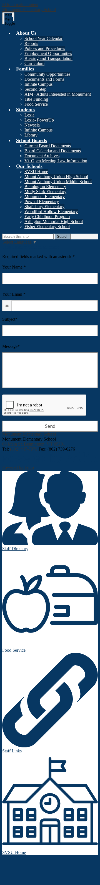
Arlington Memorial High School (53, 221)
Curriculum (34, 63)
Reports (31, 43)
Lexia (29, 115)
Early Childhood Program (47, 216)
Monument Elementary (44, 196)
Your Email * (14, 294)
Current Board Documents (47, 145)
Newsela (32, 125)
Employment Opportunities (48, 53)
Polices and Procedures (44, 48)
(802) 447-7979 (24, 449)
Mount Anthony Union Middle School (58, 181)
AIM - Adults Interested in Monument (57, 94)
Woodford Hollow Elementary (51, 211)
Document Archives (41, 155)
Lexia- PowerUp (39, 120)
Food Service (36, 104)
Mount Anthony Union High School (56, 176)
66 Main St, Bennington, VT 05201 (33, 444)
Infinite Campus (38, 84)
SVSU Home (36, 171)
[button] (26, 33)
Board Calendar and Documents (52, 150)
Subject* (10, 319)
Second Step (35, 89)
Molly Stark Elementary (45, 191)
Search (62, 236)
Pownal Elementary (41, 201)
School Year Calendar (43, 38)
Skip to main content (20, 4)
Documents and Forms (44, 79)
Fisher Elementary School (47, 226)
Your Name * (14, 267)
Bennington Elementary (45, 186)
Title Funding (36, 99)
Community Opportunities (47, 74)
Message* (11, 346)
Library (31, 135)
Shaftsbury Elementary (44, 206)
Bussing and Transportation (48, 58)
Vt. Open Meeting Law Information (55, 160)
